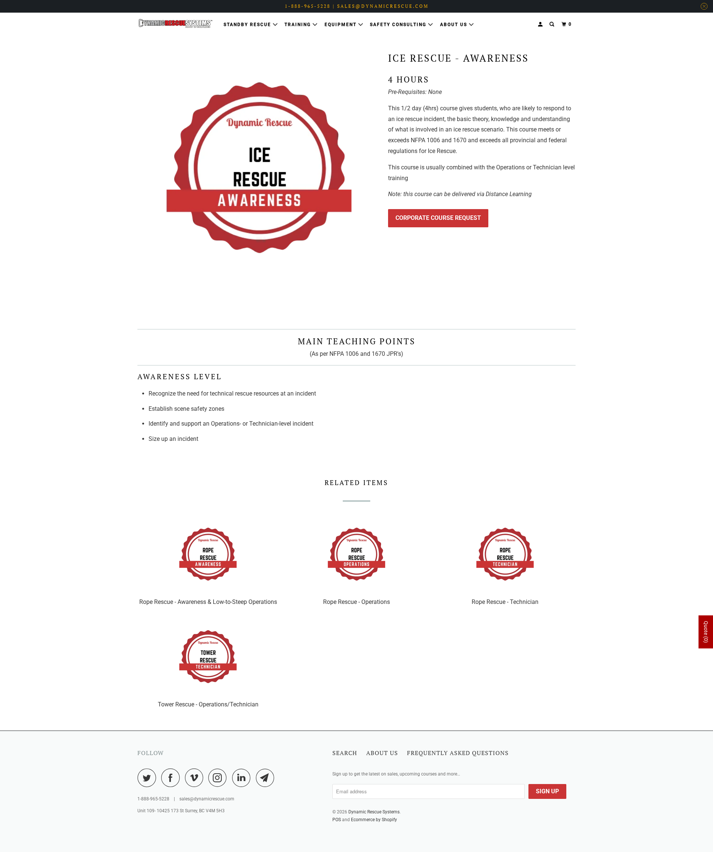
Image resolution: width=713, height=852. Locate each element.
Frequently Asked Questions (458, 753)
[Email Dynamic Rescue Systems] (267, 777)
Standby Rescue (248, 24)
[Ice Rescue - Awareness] (259, 167)
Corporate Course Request (438, 217)
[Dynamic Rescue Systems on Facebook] (172, 777)
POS (336, 819)
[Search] (552, 24)
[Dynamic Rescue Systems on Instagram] (219, 777)
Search (344, 753)
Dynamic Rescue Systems (374, 811)
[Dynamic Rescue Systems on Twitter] (148, 777)
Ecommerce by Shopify (374, 819)
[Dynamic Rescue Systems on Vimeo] (196, 777)
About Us (454, 24)
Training (298, 24)
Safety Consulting (399, 24)
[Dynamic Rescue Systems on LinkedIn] (243, 777)
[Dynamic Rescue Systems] (175, 23)
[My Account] (541, 24)
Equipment (341, 24)
